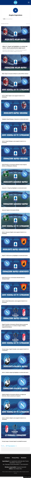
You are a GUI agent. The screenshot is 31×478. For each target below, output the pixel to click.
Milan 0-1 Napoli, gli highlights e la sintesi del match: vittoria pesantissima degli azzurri (14, 47)
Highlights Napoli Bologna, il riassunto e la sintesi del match (15, 119)
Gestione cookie (27, 476)
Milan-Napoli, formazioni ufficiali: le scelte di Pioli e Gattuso (15, 73)
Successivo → (12, 446)
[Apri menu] (28, 2)
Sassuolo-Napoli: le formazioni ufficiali (10, 210)
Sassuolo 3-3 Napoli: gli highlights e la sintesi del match (14, 188)
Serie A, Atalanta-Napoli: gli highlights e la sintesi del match (15, 372)
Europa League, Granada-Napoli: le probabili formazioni (14, 441)
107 (7, 446)
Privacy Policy (15, 457)
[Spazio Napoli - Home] (15, 2)
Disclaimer (23, 457)
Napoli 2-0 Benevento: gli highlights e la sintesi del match (15, 255)
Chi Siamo (7, 457)
